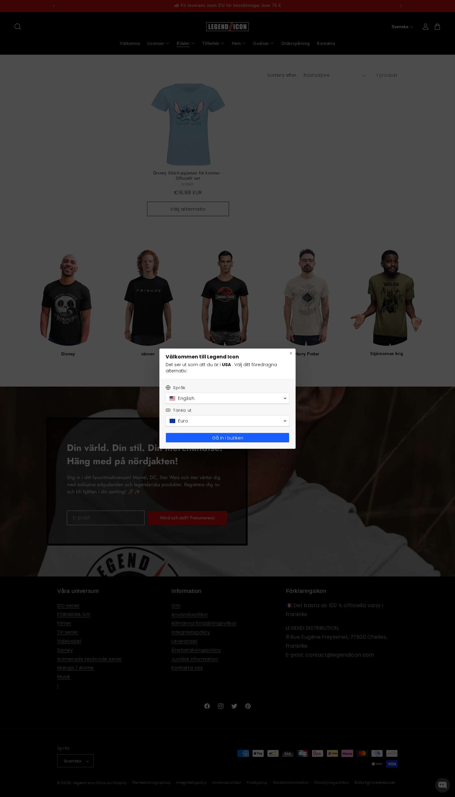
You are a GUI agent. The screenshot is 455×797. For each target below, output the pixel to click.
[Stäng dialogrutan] (291, 353)
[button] (227, 398)
